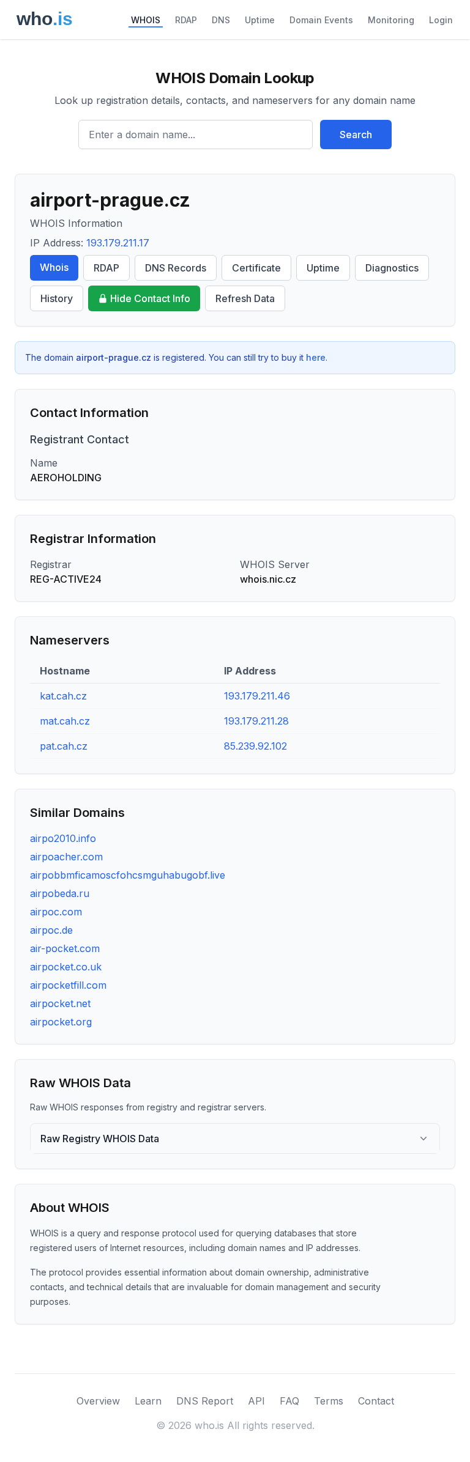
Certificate (256, 268)
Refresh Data (245, 298)
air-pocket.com (65, 948)
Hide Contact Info (150, 298)
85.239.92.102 (255, 746)
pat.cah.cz (64, 746)
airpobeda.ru (59, 893)
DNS (221, 20)
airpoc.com (56, 912)
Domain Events (321, 20)
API (256, 1401)
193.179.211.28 (256, 721)
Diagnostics (392, 268)
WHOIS (145, 20)
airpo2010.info (63, 838)
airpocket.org (61, 1022)
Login (441, 20)
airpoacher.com (66, 857)
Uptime (260, 20)
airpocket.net (60, 1003)
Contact (376, 1401)
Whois (54, 267)
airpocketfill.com (68, 985)
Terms (328, 1401)
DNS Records (175, 268)
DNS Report (204, 1401)
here (316, 357)
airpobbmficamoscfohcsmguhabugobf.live (127, 875)
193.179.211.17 (117, 243)
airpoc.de (51, 930)
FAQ (289, 1401)
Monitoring (391, 20)
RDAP (186, 20)
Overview (98, 1401)
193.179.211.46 (257, 696)
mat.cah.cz (65, 721)
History (56, 298)
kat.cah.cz (63, 696)
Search (356, 134)
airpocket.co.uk (66, 967)
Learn (148, 1401)
